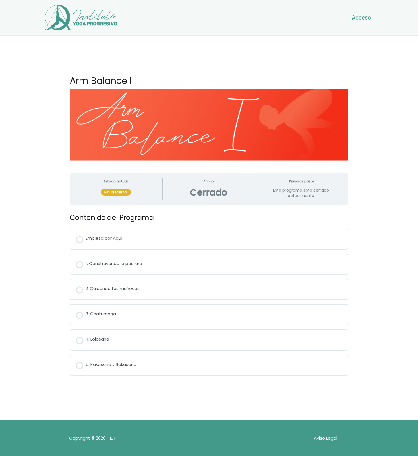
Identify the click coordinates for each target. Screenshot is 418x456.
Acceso (361, 17)
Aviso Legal (325, 438)
